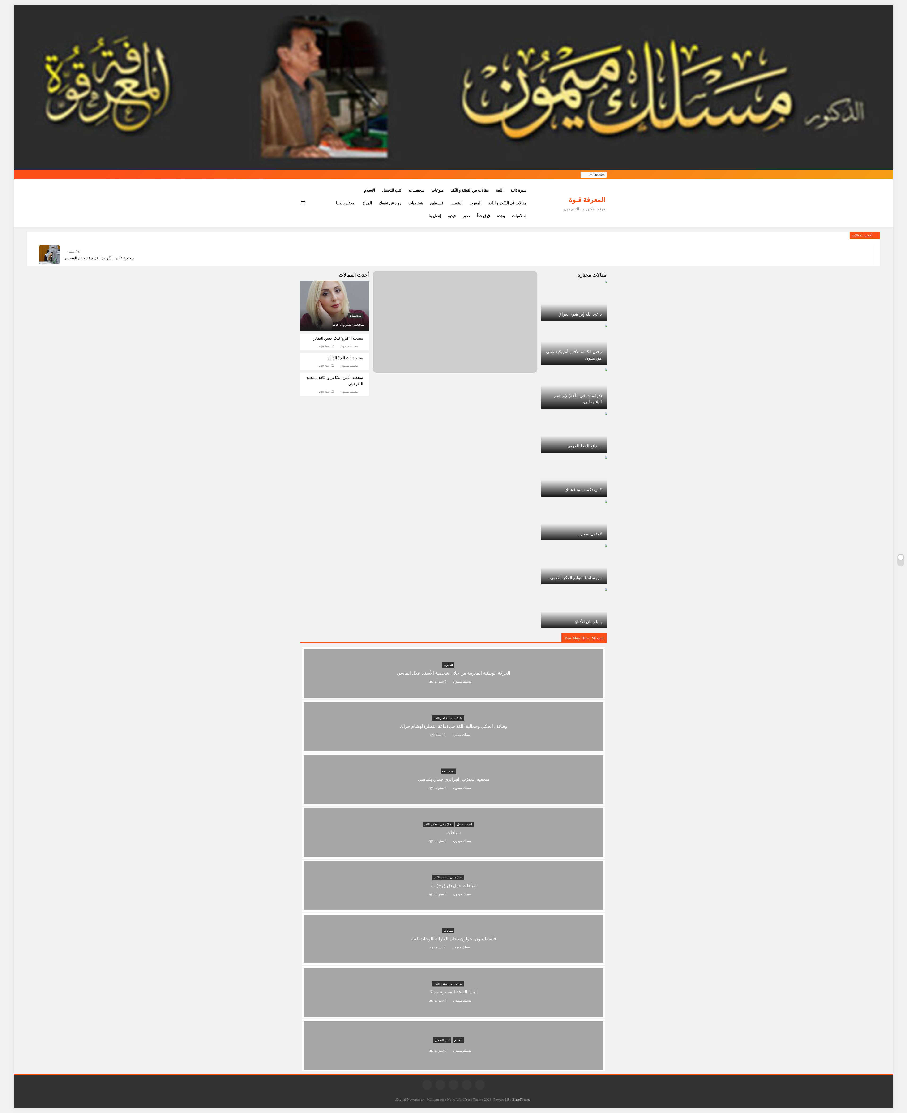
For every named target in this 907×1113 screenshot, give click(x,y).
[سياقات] (453, 854)
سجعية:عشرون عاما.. (347, 324)
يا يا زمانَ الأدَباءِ (588, 621)
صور (466, 216)
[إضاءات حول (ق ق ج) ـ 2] (453, 907)
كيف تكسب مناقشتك (583, 490)
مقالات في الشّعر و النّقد (507, 203)
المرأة (367, 203)
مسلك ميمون (349, 346)
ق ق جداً (483, 216)
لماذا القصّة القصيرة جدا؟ (453, 992)
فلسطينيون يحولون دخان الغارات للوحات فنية (453, 939)
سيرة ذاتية (518, 190)
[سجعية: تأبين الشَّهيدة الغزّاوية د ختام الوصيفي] (49, 254)
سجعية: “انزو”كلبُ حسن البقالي (337, 338)
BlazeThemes (521, 1099)
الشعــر (456, 203)
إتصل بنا (435, 216)
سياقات (453, 832)
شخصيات (415, 203)
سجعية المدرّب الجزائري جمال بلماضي (453, 779)
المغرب (475, 203)
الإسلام (369, 190)
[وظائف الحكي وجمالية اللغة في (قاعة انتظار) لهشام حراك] (453, 748)
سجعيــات (416, 190)
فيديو (452, 216)
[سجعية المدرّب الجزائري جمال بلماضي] (453, 801)
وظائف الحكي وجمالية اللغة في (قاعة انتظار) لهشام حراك (453, 726)
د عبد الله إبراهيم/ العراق (580, 314)
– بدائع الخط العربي (584, 446)
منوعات (438, 190)
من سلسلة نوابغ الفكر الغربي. (575, 577)
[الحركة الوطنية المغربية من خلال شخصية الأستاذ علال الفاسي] (453, 695)
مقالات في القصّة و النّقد (470, 190)
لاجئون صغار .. (589, 533)
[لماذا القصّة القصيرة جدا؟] (453, 1014)
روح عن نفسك (390, 203)
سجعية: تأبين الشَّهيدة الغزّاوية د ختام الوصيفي (99, 258)
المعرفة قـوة (587, 199)
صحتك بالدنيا (345, 203)
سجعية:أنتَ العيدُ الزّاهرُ (345, 358)
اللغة (499, 190)
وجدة (501, 216)
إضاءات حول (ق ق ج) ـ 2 (454, 885)
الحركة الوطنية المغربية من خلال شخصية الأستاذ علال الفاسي (453, 673)
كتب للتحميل (392, 190)
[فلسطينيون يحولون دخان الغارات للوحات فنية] (453, 961)
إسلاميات (519, 216)
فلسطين (437, 203)
